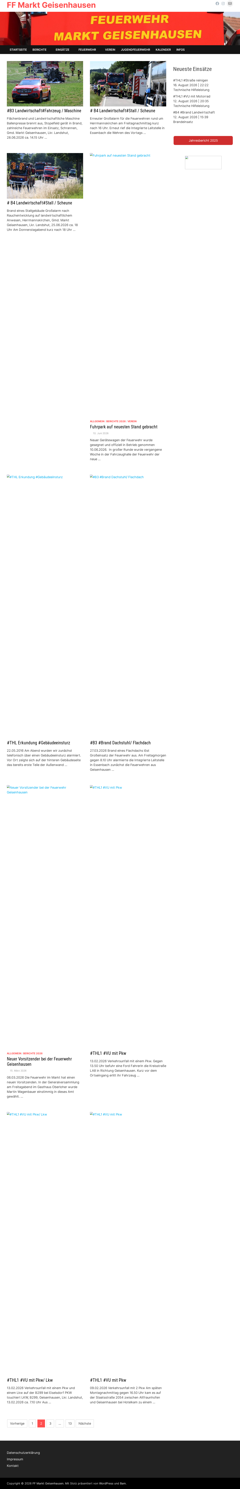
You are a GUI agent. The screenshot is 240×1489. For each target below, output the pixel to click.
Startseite (18, 49)
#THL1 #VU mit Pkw (108, 1053)
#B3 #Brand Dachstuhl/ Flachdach (120, 742)
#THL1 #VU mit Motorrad (191, 96)
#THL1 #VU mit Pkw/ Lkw (30, 1380)
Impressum (15, 1459)
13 (70, 1423)
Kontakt (13, 1466)
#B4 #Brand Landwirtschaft (194, 112)
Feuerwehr (87, 49)
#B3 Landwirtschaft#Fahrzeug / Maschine (44, 110)
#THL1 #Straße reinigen (190, 80)
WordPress (106, 1483)
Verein (110, 49)
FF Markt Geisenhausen (51, 5)
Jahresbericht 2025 (203, 140)
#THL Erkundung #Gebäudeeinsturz (38, 742)
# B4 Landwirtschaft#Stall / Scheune (122, 110)
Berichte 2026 (116, 421)
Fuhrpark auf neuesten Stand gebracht (123, 426)
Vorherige (17, 1423)
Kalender (163, 49)
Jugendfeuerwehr (135, 49)
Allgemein (97, 421)
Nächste (85, 1423)
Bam (123, 1483)
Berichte (40, 49)
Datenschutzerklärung (23, 1453)
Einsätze (62, 49)
